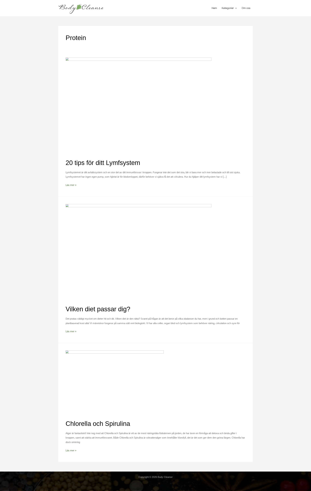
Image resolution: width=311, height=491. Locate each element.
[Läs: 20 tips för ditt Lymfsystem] (138, 106)
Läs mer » (71, 185)
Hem (214, 8)
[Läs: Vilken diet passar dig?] (138, 252)
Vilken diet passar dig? (98, 309)
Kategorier (228, 8)
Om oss (246, 8)
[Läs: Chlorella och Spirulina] (115, 382)
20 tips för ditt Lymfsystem (103, 162)
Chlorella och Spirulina (98, 423)
